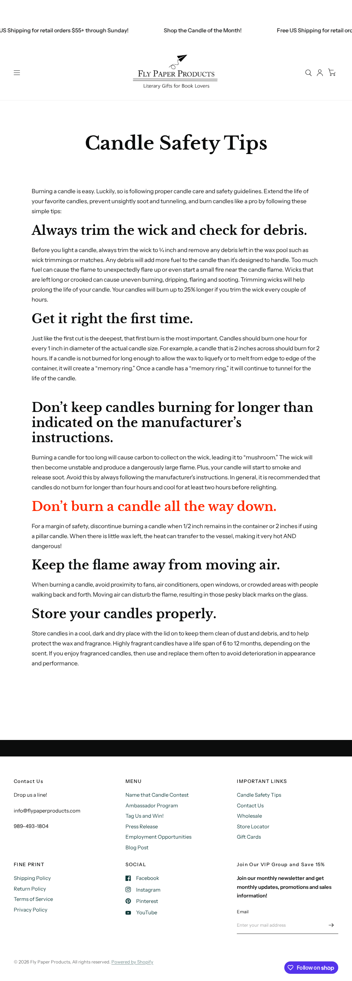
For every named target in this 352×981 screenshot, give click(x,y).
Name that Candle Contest (157, 795)
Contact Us (250, 805)
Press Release (141, 826)
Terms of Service (33, 899)
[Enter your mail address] (331, 925)
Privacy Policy (30, 909)
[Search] (308, 72)
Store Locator (253, 826)
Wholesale (249, 816)
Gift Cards (249, 836)
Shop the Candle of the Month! (197, 30)
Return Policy (30, 888)
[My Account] (320, 72)
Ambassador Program (151, 805)
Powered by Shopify (132, 961)
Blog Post (136, 847)
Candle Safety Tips (259, 795)
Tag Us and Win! (144, 816)
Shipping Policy (32, 878)
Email (243, 911)
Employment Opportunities (158, 836)
